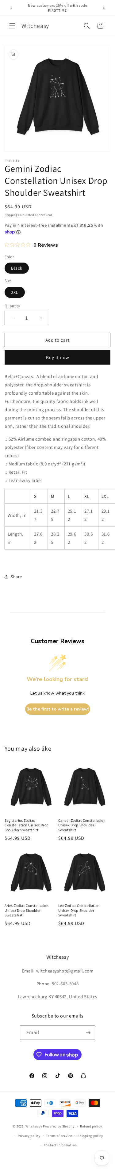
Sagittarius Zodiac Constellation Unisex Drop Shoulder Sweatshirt (27, 825)
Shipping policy (90, 1136)
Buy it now (57, 357)
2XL (14, 292)
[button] (12, 25)
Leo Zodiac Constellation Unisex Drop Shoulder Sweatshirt (79, 910)
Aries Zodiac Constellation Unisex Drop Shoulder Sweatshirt (27, 910)
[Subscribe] (88, 1032)
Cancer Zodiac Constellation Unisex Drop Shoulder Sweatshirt (82, 825)
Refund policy (91, 1126)
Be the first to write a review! (57, 709)
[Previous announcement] (11, 8)
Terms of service (59, 1136)
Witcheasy (33, 1126)
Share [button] (16, 576)
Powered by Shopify (59, 1126)
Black (16, 268)
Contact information (60, 1145)
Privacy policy (29, 1136)
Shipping (11, 215)
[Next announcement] (103, 8)
